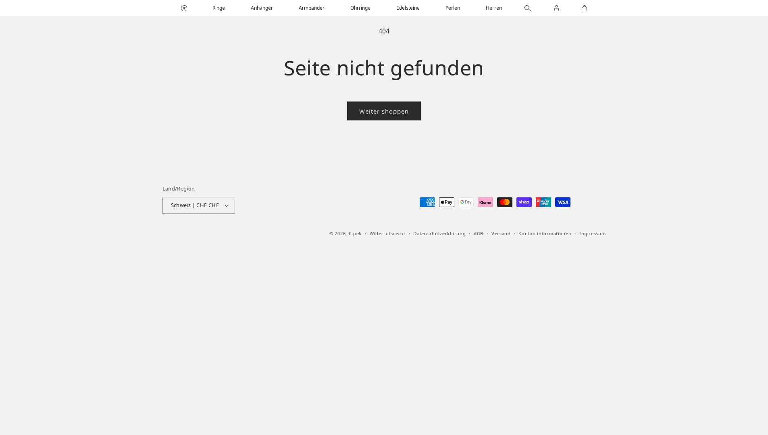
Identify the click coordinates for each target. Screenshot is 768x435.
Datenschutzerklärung (439, 233)
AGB (478, 233)
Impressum (592, 233)
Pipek (355, 233)
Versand (501, 233)
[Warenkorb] (584, 8)
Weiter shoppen (384, 111)
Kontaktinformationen (544, 233)
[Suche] (528, 8)
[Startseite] (183, 8)
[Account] (556, 8)
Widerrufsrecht (388, 233)
